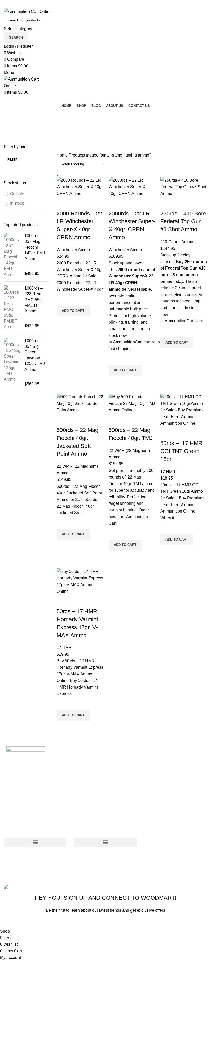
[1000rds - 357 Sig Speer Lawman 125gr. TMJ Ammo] (12, 362)
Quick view (63, 322)
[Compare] (63, 203)
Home (63, 155)
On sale (17, 194)
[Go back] (10, 115)
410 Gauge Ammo (176, 242)
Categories (16, 140)
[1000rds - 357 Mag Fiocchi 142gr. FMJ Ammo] (12, 255)
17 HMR (167, 472)
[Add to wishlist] (63, 299)
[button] (73, 311)
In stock (17, 203)
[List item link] (176, 852)
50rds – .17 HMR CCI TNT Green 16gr (181, 451)
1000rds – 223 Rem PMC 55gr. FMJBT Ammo (34, 300)
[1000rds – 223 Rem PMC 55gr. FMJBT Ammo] (12, 307)
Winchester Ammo (73, 250)
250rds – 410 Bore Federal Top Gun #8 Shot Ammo (183, 221)
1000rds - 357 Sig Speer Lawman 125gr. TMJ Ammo (34, 355)
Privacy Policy (138, 922)
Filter (12, 159)
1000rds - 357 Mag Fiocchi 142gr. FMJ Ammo (34, 247)
